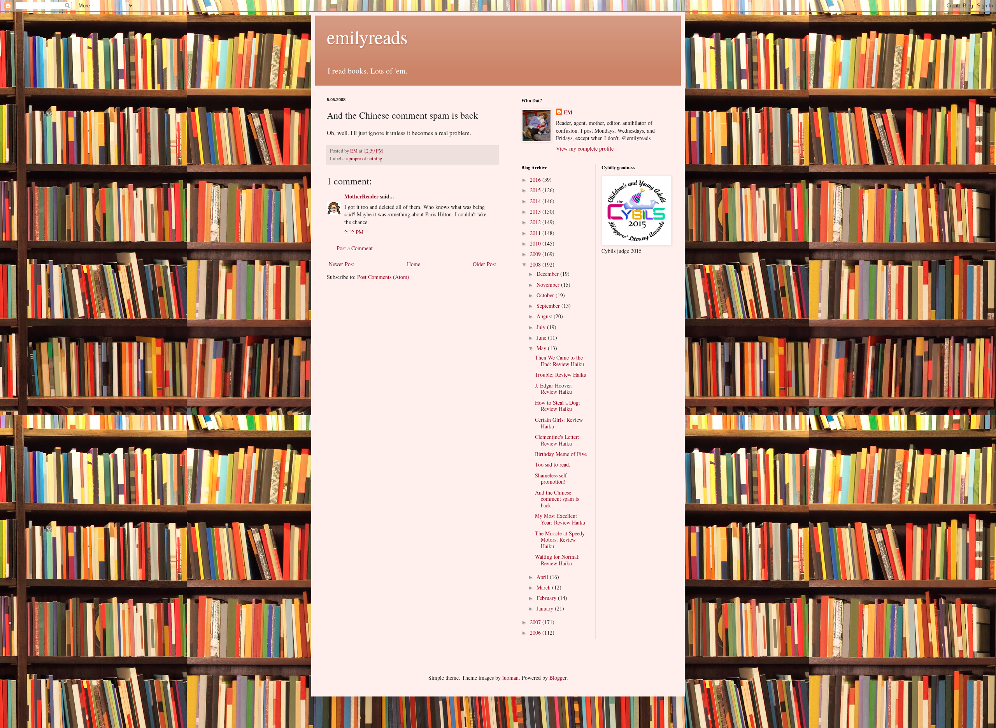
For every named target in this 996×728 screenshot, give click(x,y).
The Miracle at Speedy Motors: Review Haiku (560, 540)
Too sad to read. (552, 464)
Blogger (557, 677)
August (545, 316)
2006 (536, 632)
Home (413, 264)
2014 (536, 201)
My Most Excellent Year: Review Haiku (560, 519)
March (544, 587)
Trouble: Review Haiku (560, 374)
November (549, 284)
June (542, 337)
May (542, 348)
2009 (536, 254)
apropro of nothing (364, 158)
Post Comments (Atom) (383, 277)
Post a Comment (355, 248)
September (549, 305)
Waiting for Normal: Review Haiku (557, 560)
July (542, 327)
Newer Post (341, 264)
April (543, 577)
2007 (536, 622)
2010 (536, 243)
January (546, 608)
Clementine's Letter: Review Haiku (557, 440)
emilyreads (367, 36)
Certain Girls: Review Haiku (559, 423)
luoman (510, 677)
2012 (536, 222)
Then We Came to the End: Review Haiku (559, 361)
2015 (536, 190)
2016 (536, 179)
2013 (536, 211)
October (546, 295)
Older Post (484, 264)
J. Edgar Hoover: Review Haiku (554, 389)
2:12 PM (353, 232)
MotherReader (361, 196)
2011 (536, 233)
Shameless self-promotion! (552, 479)
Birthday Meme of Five (561, 454)
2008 (536, 264)
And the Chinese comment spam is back (557, 499)
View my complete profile (585, 148)
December (548, 273)
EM (568, 112)
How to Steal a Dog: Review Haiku (557, 406)
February (547, 598)
